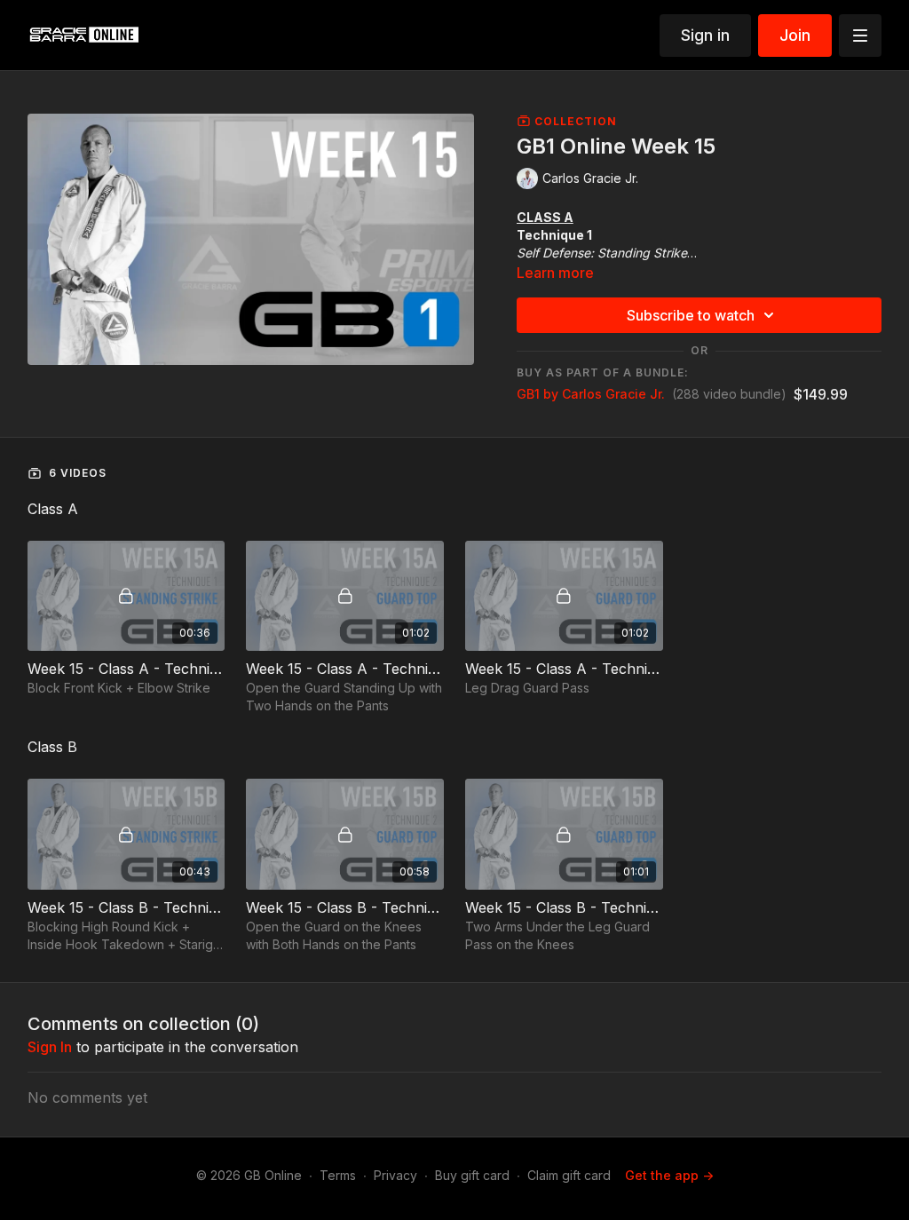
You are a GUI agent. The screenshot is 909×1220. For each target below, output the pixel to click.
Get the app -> (669, 1175)
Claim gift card (569, 1175)
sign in (50, 1047)
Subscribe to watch (691, 315)
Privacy (395, 1175)
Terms (338, 1175)
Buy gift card (472, 1175)
